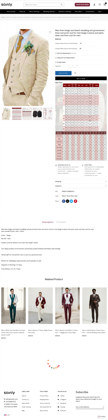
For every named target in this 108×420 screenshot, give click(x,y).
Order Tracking (26, 407)
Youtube (62, 407)
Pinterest (63, 410)
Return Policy (44, 410)
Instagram (63, 399)
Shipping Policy (44, 399)
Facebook (63, 403)
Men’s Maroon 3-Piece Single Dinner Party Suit (40, 331)
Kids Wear (78, 11)
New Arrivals (11, 11)
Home (3, 17)
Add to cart (63, 73)
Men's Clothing (34, 11)
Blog (23, 410)
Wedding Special (48, 11)
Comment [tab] (61, 222)
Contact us (25, 399)
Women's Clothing (65, 11)
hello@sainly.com (12, 399)
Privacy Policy (44, 396)
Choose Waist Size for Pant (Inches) (66, 48)
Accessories (90, 11)
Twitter (62, 396)
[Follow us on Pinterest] (75, 201)
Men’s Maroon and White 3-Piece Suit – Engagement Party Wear (66, 331)
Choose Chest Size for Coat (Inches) (66, 43)
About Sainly (25, 403)
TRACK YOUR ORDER (82, 4)
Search (24, 396)
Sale (99, 11)
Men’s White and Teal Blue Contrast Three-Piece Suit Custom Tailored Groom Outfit (13, 332)
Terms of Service (45, 403)
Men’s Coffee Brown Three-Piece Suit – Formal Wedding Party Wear (93, 331)
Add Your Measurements (66, 53)
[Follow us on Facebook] (63, 201)
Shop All (22, 11)
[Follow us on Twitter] (71, 201)
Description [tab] (47, 222)
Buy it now (81, 79)
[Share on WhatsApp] (67, 201)
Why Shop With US (45, 407)
